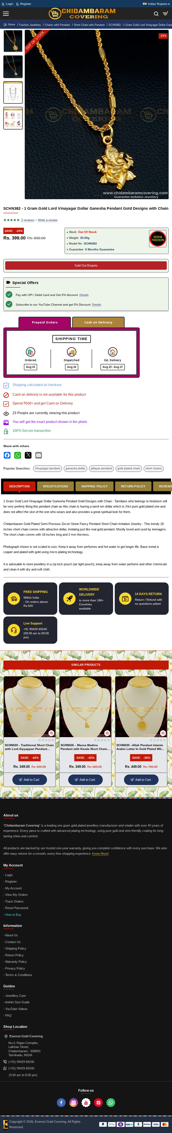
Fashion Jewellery (30, 24)
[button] (91, 195)
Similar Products (86, 664)
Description (19, 486)
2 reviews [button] (27, 220)
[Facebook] (61, 1102)
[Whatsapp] (110, 1102)
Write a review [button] (47, 220)
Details (84, 295)
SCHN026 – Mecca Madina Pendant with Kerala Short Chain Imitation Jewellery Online (84, 747)
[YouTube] (86, 1102)
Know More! (100, 853)
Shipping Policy (94, 486)
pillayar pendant (101, 468)
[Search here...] (156, 13)
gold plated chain (128, 468)
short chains (154, 468)
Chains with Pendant (57, 24)
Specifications (55, 486)
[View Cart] (165, 13)
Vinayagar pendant (47, 468)
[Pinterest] (98, 1102)
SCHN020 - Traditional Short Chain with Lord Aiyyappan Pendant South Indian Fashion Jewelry (29, 747)
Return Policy (133, 486)
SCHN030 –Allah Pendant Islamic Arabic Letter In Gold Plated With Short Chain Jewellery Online (139, 747)
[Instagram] (73, 1102)
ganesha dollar (75, 468)
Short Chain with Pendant (89, 24)
